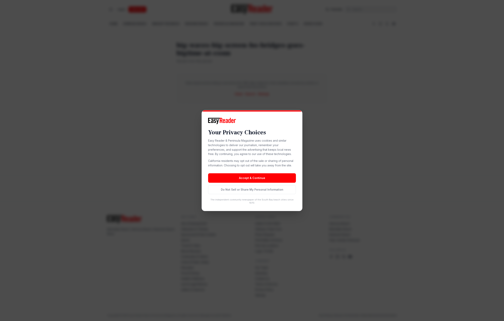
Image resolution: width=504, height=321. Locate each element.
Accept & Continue (252, 178)
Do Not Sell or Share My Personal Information (252, 189)
